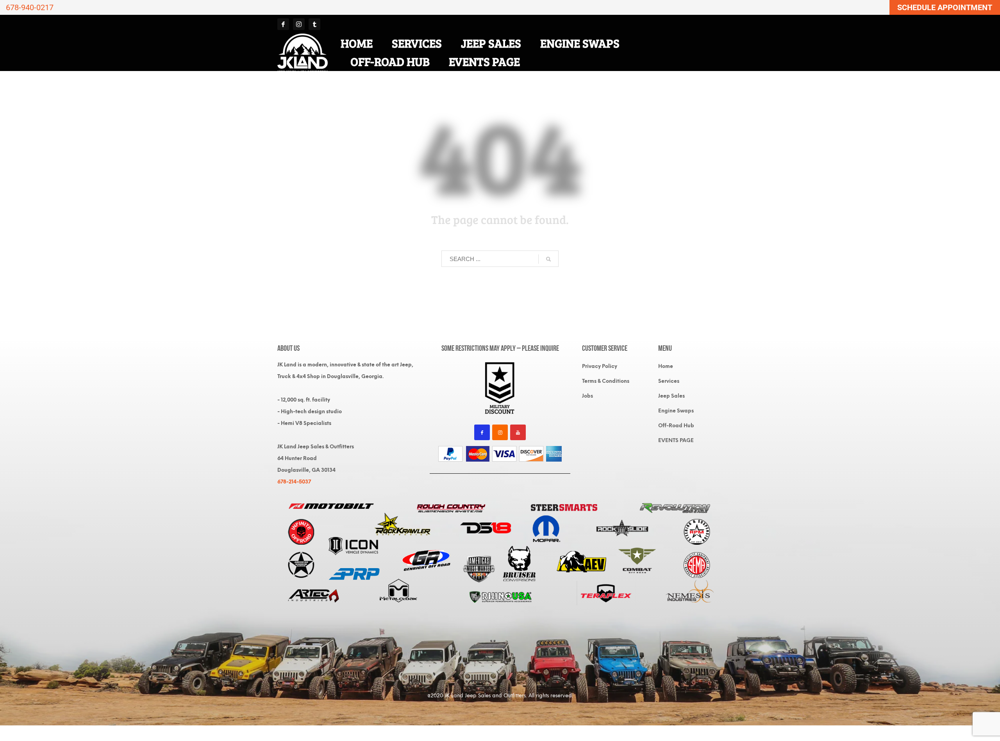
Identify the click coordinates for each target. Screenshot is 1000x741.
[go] (548, 259)
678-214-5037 (294, 482)
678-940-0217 (30, 7)
